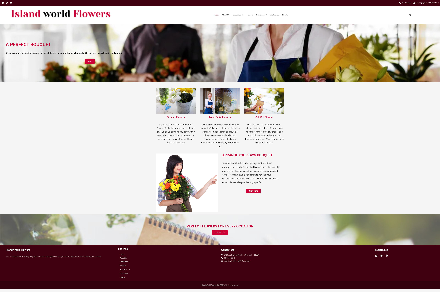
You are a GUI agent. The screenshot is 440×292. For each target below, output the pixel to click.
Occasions (237, 15)
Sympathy (260, 15)
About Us (226, 15)
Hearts (285, 15)
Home (216, 15)
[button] (238, 14)
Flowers (249, 15)
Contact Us (274, 15)
